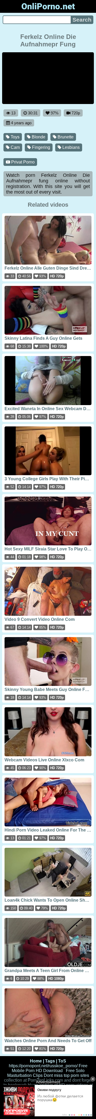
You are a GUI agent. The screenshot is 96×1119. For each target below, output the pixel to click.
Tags (50, 1061)
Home (36, 1061)
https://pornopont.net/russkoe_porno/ (43, 1066)
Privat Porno (22, 162)
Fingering (40, 147)
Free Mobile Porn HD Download (49, 1068)
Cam (15, 147)
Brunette (65, 137)
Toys (14, 137)
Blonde (38, 137)
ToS (62, 1061)
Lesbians (70, 147)
